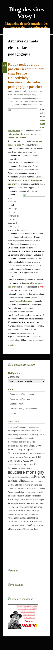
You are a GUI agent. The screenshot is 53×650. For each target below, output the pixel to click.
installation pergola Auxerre (26, 492)
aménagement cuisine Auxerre (21, 431)
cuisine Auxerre (37, 453)
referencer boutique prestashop (23, 518)
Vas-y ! (13, 413)
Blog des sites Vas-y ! (26, 13)
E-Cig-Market (27, 465)
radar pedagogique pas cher (31, 105)
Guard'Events (31, 481)
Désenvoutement (14, 465)
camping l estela (19, 438)
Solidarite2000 (21, 526)
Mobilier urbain (37, 92)
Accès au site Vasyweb (20, 399)
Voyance (19, 529)
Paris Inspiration (16, 499)
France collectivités (15, 101)
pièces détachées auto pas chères (29, 503)
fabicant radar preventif (26, 95)
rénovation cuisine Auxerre (20, 521)
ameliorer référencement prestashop (23, 427)
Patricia (18, 92)
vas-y (31, 525)
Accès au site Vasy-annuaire (22, 394)
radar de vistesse (31, 101)
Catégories (13, 377)
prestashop (13, 507)
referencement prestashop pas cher (23, 514)
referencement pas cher (30, 507)
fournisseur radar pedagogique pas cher (24, 98)
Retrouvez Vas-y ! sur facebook (23, 409)
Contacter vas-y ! (17, 404)
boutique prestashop (21, 434)
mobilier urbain (24, 495)
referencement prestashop (23, 510)
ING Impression (21, 488)
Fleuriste (11, 477)
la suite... (11, 345)
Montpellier (36, 496)
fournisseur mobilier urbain (24, 477)
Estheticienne (25, 468)
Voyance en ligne (30, 529)
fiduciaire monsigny (26, 472)
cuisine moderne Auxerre (19, 457)
